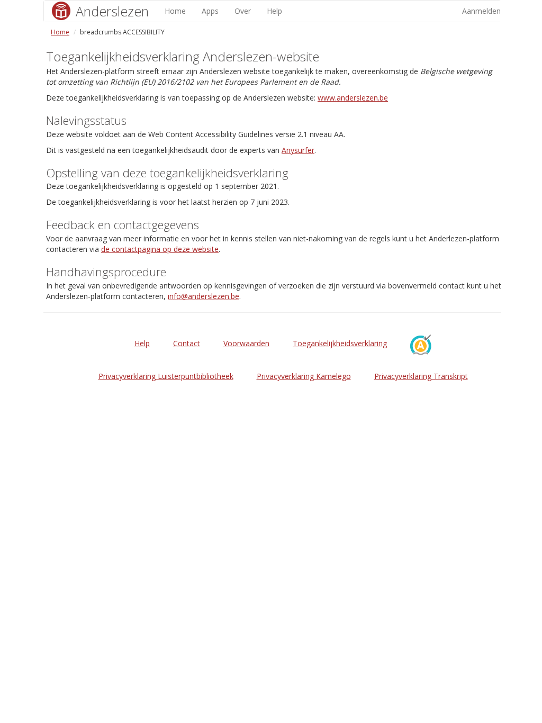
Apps (210, 11)
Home (175, 11)
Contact (186, 343)
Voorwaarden (246, 343)
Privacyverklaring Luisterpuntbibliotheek (165, 376)
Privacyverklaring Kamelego (304, 376)
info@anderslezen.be (203, 296)
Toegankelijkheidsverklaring (340, 343)
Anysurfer (298, 150)
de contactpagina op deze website (160, 249)
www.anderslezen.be (353, 98)
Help (274, 11)
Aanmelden (481, 11)
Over (242, 11)
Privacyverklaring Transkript (421, 376)
